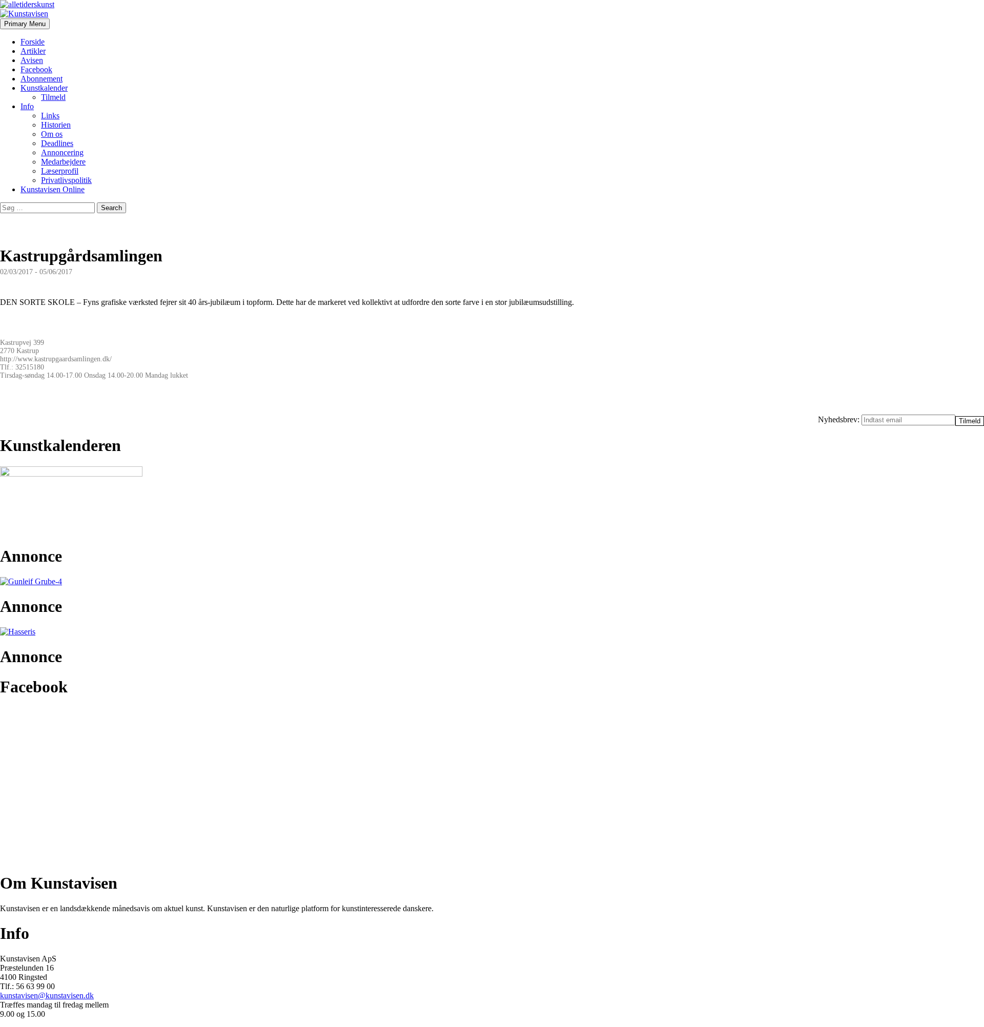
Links (50, 115)
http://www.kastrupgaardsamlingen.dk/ (56, 359)
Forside (32, 41)
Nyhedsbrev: (840, 419)
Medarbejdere (63, 161)
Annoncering (62, 152)
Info (27, 106)
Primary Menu (25, 24)
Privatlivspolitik (66, 180)
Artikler (33, 51)
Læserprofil (59, 171)
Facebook (36, 69)
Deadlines (57, 143)
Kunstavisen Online (52, 189)
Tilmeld (53, 97)
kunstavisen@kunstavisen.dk (47, 995)
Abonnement (41, 78)
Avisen (31, 60)
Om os (52, 134)
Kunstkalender (44, 88)
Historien (56, 124)
